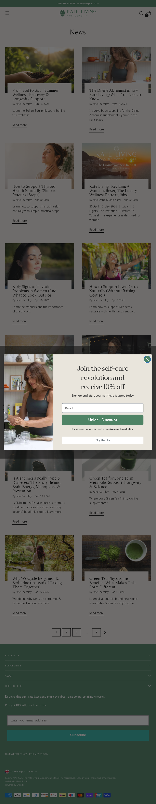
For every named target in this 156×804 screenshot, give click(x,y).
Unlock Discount (102, 419)
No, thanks (102, 440)
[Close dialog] (147, 359)
